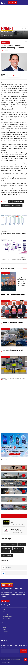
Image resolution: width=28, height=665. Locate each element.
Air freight (13, 544)
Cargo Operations (18, 548)
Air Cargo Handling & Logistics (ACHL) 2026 (16, 530)
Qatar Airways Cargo (17, 551)
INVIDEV (8, 662)
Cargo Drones (6, 618)
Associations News (7, 616)
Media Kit (5, 634)
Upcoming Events (14, 515)
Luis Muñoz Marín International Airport (12, 205)
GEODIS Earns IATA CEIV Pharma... (13, 378)
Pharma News (5, 42)
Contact (5, 636)
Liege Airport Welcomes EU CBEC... (13, 294)
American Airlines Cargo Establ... (12, 350)
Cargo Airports (6, 614)
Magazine (5, 631)
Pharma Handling (18, 201)
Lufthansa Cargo (7, 548)
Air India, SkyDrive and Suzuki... (12, 322)
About (4, 627)
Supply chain (22, 544)
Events (4, 629)
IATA (10, 201)
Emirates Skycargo (7, 555)
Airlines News (6, 612)
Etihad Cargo (6, 551)
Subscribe (23, 650)
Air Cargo (5, 544)
